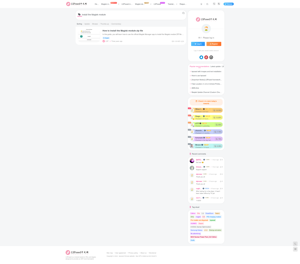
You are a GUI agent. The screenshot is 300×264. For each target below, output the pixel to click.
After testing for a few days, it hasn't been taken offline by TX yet (208, 192)
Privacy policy (133, 253)
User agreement (120, 253)
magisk (198, 217)
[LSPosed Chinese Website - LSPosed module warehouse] (77, 252)
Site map (110, 253)
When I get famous (199, 109)
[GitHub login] (211, 57)
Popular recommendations (199, 66)
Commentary (116, 24)
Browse (95, 24)
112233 (198, 201)
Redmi (217, 213)
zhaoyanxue (199, 167)
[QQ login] (201, 57)
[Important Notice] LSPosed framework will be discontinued (213, 79)
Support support (201, 170)
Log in (199, 44)
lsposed (212, 220)
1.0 (203, 213)
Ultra (192, 217)
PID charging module (214, 217)
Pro (198, 213)
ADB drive (195, 88)
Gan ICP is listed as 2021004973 (146, 256)
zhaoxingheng (199, 130)
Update (87, 24)
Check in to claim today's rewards (207, 102)
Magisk (107, 38)
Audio (193, 240)
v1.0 (205, 230)
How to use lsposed (199, 75)
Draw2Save (209, 213)
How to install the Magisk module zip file (123, 30)
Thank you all (200, 177)
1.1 (204, 217)
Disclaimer (152, 253)
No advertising (195, 233)
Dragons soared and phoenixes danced (199, 116)
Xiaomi (201, 223)
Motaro (198, 145)
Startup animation (215, 230)
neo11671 (199, 198)
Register (215, 44)
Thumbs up (104, 24)
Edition (193, 213)
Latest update (215, 66)
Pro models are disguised (199, 220)
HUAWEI (194, 223)
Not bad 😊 (200, 162)
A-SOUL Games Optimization (201, 227)
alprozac (199, 174)
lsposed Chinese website (127, 256)
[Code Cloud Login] (206, 57)
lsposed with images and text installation (206, 71)
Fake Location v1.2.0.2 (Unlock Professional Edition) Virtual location (217, 84)
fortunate (199, 137)
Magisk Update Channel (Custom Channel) (207, 92)
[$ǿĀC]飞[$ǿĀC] (199, 160)
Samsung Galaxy (196, 230)
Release (229, 4)
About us (144, 253)
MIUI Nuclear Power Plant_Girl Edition (204, 237)
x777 (197, 123)
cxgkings (199, 188)
